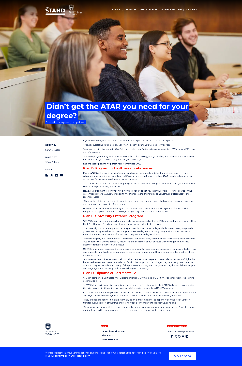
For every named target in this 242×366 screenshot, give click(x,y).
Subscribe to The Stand (113, 331)
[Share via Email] (61, 175)
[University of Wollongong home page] (52, 329)
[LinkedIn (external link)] (187, 336)
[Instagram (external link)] (179, 336)
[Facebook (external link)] (172, 336)
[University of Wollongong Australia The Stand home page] (63, 10)
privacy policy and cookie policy (72, 356)
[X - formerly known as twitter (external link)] (176, 336)
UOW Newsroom (110, 339)
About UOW (108, 335)
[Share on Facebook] (46, 175)
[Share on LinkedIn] (56, 175)
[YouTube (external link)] (183, 336)
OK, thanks (182, 355)
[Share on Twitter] (51, 175)
